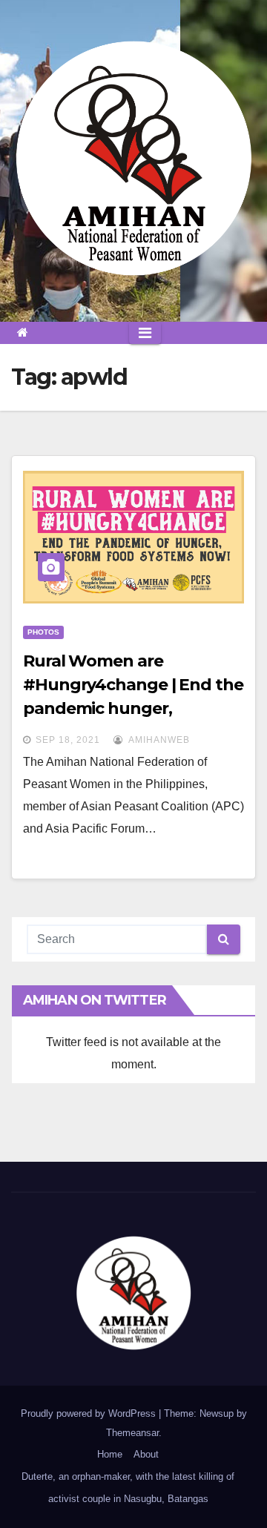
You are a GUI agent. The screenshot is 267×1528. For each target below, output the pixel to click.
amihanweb (158, 740)
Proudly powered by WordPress (90, 1413)
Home (109, 1454)
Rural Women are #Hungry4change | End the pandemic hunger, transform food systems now (133, 708)
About (146, 1454)
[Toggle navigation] (145, 333)
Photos (43, 632)
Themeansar (132, 1432)
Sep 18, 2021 (68, 740)
